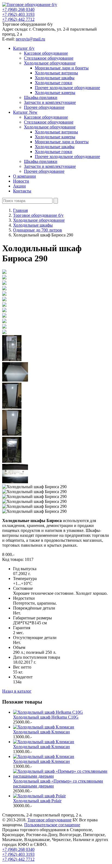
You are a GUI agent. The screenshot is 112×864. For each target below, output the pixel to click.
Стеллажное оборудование (48, 58)
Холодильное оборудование (50, 63)
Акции (19, 186)
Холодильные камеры (55, 92)
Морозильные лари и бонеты (62, 68)
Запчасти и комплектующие (50, 102)
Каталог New (25, 112)
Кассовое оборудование (46, 53)
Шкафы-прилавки (40, 97)
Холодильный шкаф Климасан (41, 732)
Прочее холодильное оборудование (67, 87)
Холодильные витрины (56, 73)
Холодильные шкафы (54, 77)
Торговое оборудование (49, 820)
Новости (21, 181)
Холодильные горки (53, 82)
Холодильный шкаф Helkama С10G (46, 717)
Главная (20, 210)
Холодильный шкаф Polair (37, 800)
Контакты (22, 191)
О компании (24, 176)
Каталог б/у (24, 48)
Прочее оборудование (44, 107)
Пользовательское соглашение (52, 824)
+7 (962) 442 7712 (18, 19)
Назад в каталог (17, 691)
